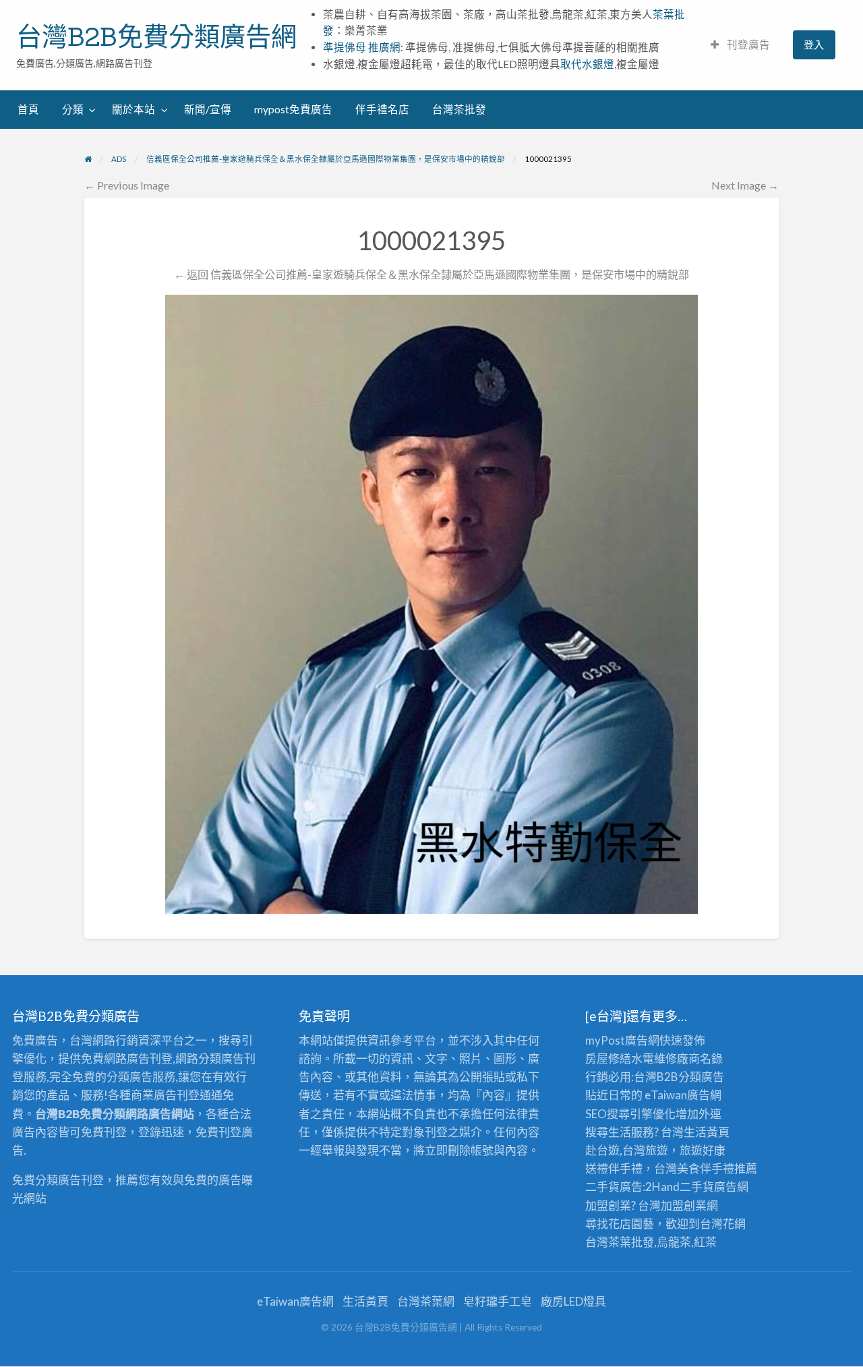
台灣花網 (723, 1224)
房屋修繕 (608, 1058)
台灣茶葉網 (425, 1301)
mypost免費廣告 (293, 109)
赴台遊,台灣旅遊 (626, 1150)
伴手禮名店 (382, 109)
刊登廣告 (747, 44)
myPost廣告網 (622, 1040)
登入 (814, 44)
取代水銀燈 (587, 64)
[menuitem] (740, 44)
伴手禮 (717, 1168)
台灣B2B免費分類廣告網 (156, 36)
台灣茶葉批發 (619, 1242)
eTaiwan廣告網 (683, 1095)
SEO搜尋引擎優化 (630, 1114)
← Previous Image (126, 185)
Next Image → (745, 185)
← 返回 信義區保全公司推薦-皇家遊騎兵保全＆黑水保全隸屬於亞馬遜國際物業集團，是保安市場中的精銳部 (431, 274)
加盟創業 (684, 1205)
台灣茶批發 (459, 109)
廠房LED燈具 (573, 1301)
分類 (73, 109)
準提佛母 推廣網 (361, 47)
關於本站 (133, 109)
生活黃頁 (707, 1132)
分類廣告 (701, 1077)
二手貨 (697, 1187)
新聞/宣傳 (207, 109)
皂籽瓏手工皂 (497, 1301)
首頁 (28, 109)
